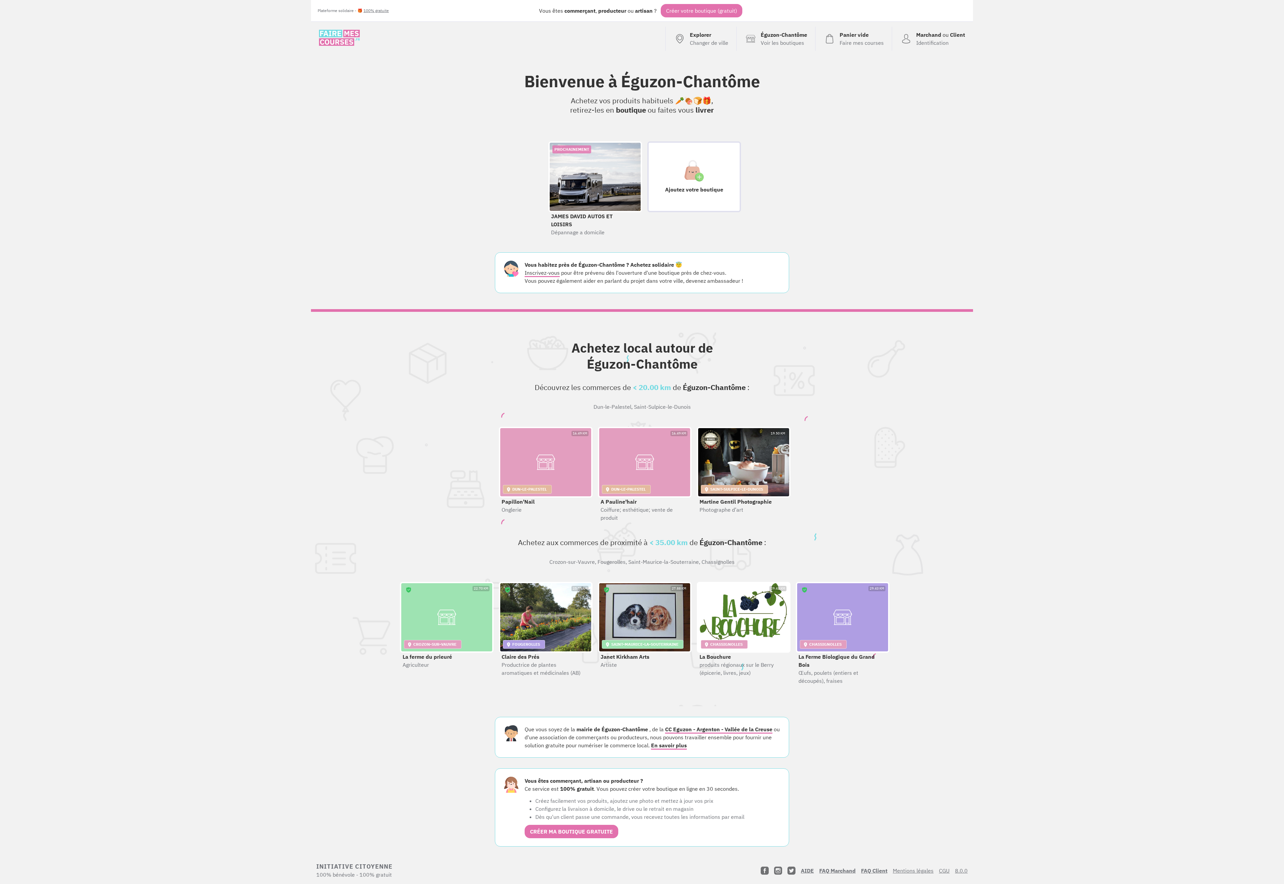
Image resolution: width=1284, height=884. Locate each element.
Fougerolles (612, 561)
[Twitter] (791, 871)
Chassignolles (718, 561)
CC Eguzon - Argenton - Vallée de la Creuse (718, 729)
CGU (944, 870)
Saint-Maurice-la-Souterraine (663, 561)
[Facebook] (765, 871)
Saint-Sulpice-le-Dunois (662, 406)
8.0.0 (961, 870)
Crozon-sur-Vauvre (572, 561)
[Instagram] (778, 871)
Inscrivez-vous (542, 272)
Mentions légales (913, 870)
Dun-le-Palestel (612, 406)
